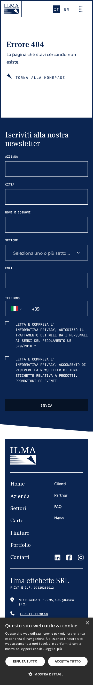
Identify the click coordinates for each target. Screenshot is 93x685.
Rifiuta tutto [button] (25, 661)
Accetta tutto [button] (68, 661)
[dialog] (46, 651)
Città (9, 184)
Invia (47, 405)
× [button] (87, 623)
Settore (11, 240)
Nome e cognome (17, 212)
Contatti (19, 557)
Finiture (19, 532)
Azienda (11, 156)
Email (9, 268)
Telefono (12, 298)
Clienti (60, 483)
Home (17, 483)
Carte (17, 520)
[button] (46, 674)
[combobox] (46, 252)
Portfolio (20, 545)
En (66, 9)
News (59, 517)
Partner (60, 495)
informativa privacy (35, 329)
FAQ (58, 506)
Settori (18, 508)
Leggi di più (53, 648)
